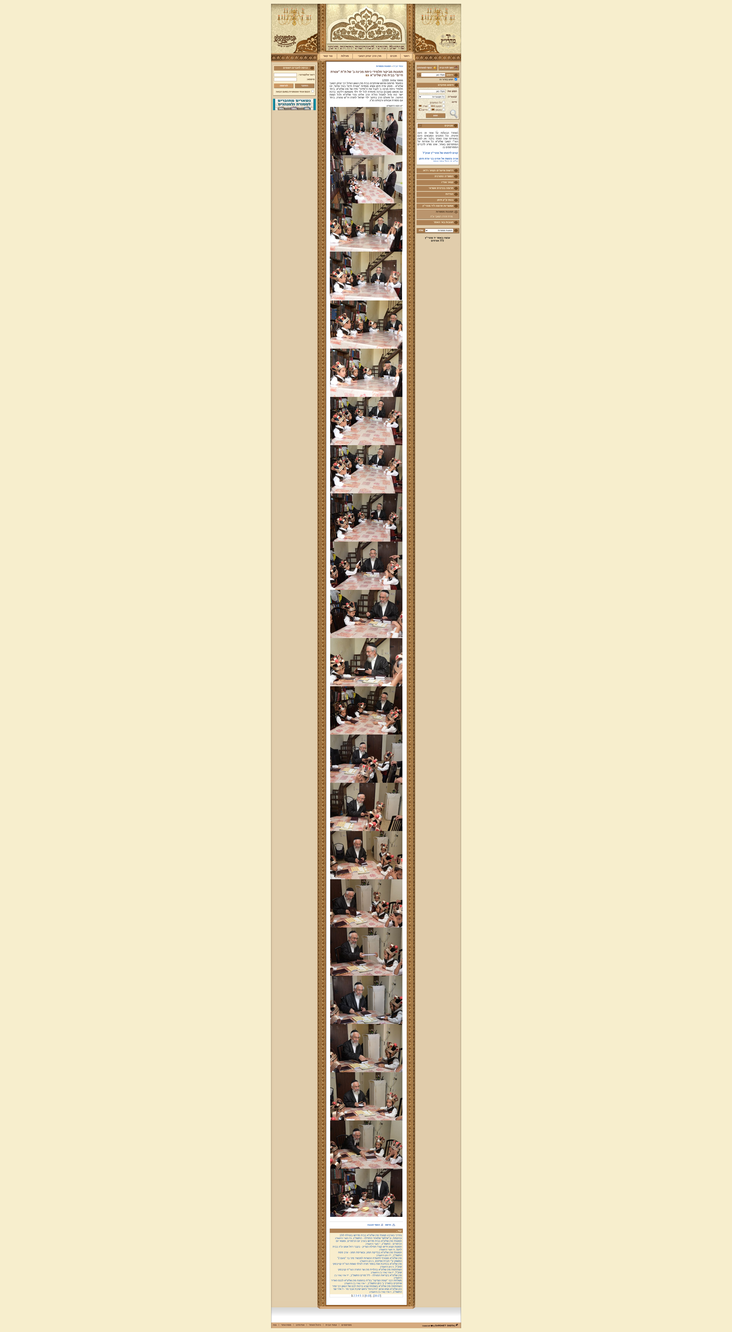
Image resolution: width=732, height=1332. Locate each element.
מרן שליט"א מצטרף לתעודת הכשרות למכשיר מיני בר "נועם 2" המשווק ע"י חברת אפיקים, (369, 1259)
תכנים (393, 56)
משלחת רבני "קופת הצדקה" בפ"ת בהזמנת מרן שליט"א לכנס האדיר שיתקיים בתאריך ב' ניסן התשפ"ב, (366, 1282)
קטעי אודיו (447, 182)
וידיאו (424, 109)
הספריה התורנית (444, 176)
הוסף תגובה (373, 1225)
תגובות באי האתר (443, 222)
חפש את (452, 91)
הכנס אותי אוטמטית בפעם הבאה (293, 91)
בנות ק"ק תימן (445, 199)
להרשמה (284, 85)
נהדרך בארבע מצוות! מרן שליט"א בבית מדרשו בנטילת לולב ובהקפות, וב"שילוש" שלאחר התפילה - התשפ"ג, (368, 1237)
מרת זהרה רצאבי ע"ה (441, 216)
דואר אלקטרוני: (307, 74)
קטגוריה (452, 96)
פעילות (345, 56)
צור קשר (327, 56)
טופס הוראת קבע (448, 141)
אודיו (425, 106)
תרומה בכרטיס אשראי (441, 188)
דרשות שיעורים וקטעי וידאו (438, 170)
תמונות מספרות (444, 211)
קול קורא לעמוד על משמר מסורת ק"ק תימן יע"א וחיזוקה (439, 157)
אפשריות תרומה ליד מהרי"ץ (437, 205)
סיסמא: (311, 79)
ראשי (406, 56)
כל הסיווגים (436, 102)
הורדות (449, 194)
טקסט (438, 109)
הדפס (388, 1225)
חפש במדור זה (446, 79)
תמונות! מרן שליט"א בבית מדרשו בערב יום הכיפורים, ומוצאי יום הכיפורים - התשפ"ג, (369, 1242)
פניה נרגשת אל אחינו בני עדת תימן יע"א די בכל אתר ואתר (438, 134)
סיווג (454, 101)
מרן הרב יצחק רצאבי (369, 56)
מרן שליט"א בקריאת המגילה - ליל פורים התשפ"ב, (368, 1276)
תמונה (438, 106)
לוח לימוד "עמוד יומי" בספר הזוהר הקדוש (439, 148)
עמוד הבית (398, 66)
